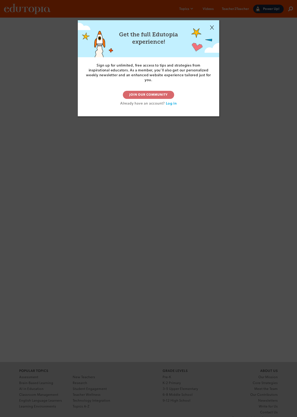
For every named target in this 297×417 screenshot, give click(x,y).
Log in (171, 103)
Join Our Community (148, 94)
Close (212, 27)
